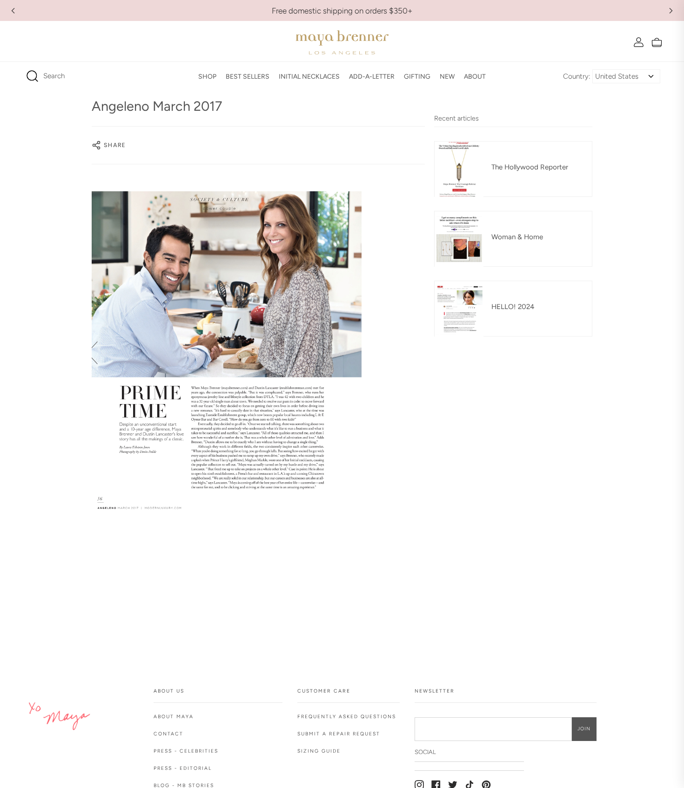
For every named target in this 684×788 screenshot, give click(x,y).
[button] (207, 76)
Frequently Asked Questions (346, 717)
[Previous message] (13, 10)
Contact (168, 734)
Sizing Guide (319, 751)
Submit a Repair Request (338, 734)
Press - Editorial (183, 768)
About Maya (174, 717)
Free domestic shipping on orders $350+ (342, 10)
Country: (576, 76)
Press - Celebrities (186, 751)
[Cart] (657, 42)
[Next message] (671, 10)
